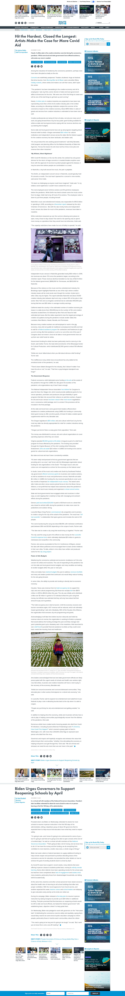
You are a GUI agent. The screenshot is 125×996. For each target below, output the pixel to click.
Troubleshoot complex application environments (95, 158)
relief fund (37, 627)
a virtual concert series (71, 489)
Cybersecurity (34, 27)
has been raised (53, 400)
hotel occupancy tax (63, 588)
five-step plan (61, 896)
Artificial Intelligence (21, 27)
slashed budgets (51, 572)
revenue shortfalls (76, 572)
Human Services (57, 30)
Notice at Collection (72, 1)
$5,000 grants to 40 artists (51, 441)
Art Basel (60, 80)
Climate (32, 30)
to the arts (68, 380)
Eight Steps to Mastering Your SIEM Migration (96, 137)
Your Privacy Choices (85, 1)
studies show (76, 872)
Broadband (39, 30)
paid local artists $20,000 (44, 503)
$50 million (64, 132)
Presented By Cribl (91, 161)
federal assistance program (48, 329)
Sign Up (95, 993)
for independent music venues (57, 481)
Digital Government (47, 27)
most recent (67, 400)
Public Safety (85, 27)
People (93, 27)
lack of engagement (62, 872)
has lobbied (65, 389)
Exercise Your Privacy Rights (104, 1)
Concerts (34, 77)
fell (71, 590)
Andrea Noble (22, 50)
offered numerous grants (50, 474)
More (107, 27)
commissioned (56, 512)
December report (60, 204)
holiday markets (36, 83)
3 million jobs (40, 101)
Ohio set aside (44, 449)
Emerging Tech (59, 27)
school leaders (68, 889)
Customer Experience (72, 27)
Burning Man (50, 80)
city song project (45, 552)
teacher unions (55, 889)
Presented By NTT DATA (92, 140)
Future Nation (24, 30)
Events (101, 27)
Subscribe (31, 23)
